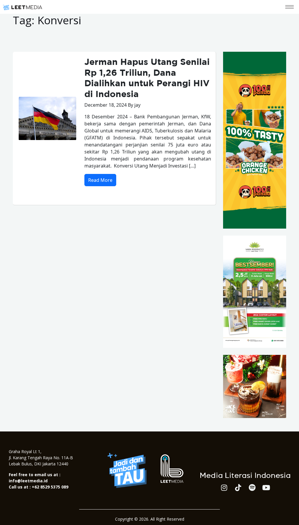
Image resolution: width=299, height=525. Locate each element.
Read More (100, 180)
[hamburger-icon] (289, 7)
